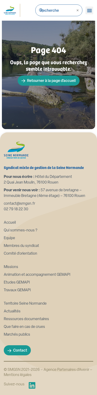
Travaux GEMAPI (17, 290)
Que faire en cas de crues (24, 327)
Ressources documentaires (26, 319)
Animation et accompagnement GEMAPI (37, 275)
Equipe (9, 238)
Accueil (10, 223)
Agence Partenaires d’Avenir (66, 370)
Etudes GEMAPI (17, 282)
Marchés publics (17, 335)
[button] (89, 10)
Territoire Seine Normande (25, 304)
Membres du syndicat (21, 246)
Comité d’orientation (20, 254)
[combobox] (58, 10)
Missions (11, 267)
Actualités (12, 311)
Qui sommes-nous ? (20, 230)
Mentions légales (18, 375)
